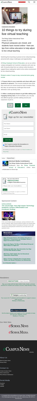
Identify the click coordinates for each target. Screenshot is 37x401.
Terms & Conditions (26, 149)
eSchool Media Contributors (19, 161)
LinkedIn (2, 386)
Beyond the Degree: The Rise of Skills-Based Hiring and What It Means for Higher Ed (18, 244)
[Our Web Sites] (18, 325)
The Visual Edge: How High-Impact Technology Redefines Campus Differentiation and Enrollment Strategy (18, 207)
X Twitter (2, 384)
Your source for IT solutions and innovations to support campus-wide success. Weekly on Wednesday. (18, 299)
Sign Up (5, 189)
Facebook (2, 383)
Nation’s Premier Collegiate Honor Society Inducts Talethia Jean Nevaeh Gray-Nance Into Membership (17, 259)
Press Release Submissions (6, 374)
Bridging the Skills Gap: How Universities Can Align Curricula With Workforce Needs (17, 249)
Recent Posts (10, 158)
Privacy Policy (5, 151)
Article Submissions (4, 372)
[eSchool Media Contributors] (5, 166)
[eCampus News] (6, 2)
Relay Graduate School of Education (13, 63)
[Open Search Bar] (29, 2)
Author (3, 158)
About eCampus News (5, 360)
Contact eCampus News (5, 371)
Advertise (31, 352)
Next (26, 105)
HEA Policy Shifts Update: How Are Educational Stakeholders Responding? (16, 254)
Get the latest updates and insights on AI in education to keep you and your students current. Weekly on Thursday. (18, 315)
